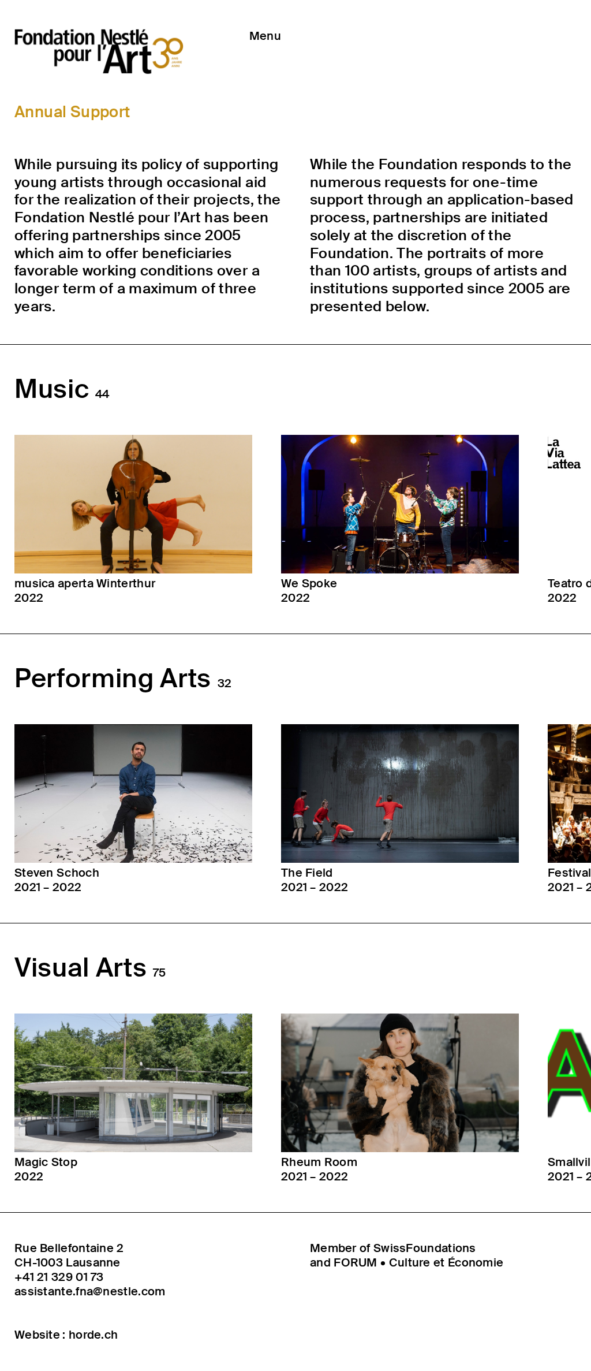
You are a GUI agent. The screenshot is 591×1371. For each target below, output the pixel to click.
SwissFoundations (424, 1247)
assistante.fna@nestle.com (90, 1291)
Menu (265, 35)
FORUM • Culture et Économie (418, 1262)
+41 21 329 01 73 (59, 1277)
